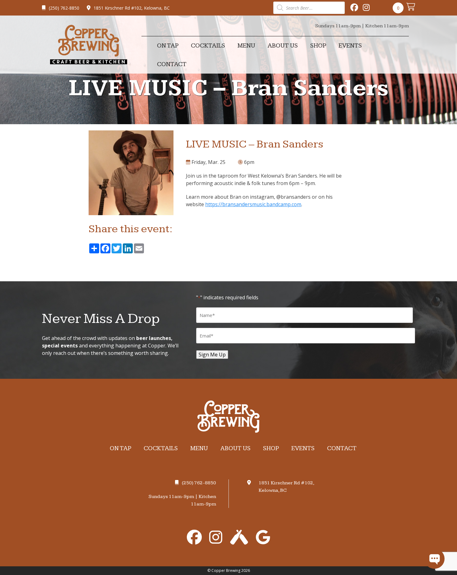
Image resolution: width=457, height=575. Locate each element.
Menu (246, 45)
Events (350, 45)
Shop (318, 45)
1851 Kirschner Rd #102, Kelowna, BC (132, 8)
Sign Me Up (212, 354)
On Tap (167, 45)
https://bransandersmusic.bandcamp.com (253, 204)
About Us (283, 45)
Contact (172, 64)
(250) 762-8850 (64, 8)
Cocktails (208, 45)
